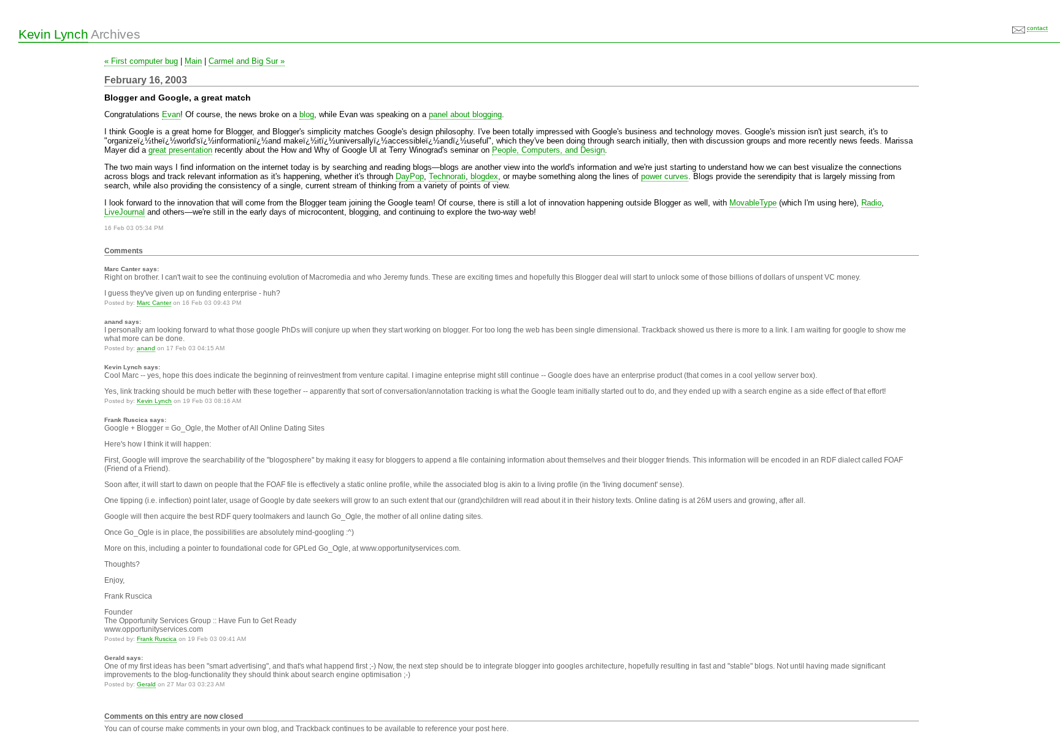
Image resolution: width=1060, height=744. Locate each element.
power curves (664, 176)
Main (193, 61)
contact (1037, 28)
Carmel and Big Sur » (247, 61)
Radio (871, 202)
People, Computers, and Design (548, 150)
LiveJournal (124, 212)
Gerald (146, 684)
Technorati (447, 176)
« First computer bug (141, 61)
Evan (171, 114)
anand (146, 348)
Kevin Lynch (53, 34)
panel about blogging (465, 114)
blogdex (484, 176)
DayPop (410, 176)
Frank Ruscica (157, 638)
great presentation (180, 150)
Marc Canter (154, 302)
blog (306, 114)
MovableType (753, 202)
